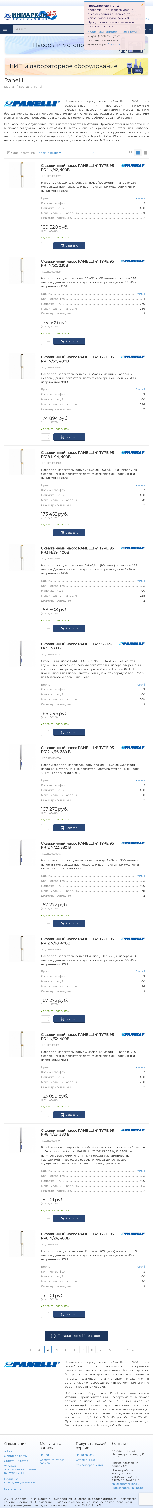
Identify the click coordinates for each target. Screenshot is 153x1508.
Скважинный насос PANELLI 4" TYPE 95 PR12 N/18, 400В (77, 941)
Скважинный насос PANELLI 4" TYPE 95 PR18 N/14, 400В (77, 454)
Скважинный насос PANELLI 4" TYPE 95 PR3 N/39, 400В (77, 550)
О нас (8, 1450)
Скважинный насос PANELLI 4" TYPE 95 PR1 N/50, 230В (77, 263)
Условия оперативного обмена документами (20, 1469)
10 (109, 1349)
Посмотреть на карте (127, 1488)
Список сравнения (89, 1465)
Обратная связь (15, 1456)
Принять (113, 44)
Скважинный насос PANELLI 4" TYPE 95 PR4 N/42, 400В (77, 167)
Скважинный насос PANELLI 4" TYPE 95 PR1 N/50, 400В (77, 359)
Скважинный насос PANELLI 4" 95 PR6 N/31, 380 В (76, 646)
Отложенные (85, 1460)
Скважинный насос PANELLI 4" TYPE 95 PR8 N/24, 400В (77, 1236)
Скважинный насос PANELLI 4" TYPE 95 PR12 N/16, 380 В (77, 750)
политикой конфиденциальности (112, 32)
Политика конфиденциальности (20, 1480)
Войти (44, 1455)
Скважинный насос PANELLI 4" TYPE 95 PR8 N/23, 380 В (77, 1132)
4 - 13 (130, 1349)
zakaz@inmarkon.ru (125, 1484)
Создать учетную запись (52, 1461)
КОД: (45, 176)
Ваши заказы (85, 1455)
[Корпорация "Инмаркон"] (31, 15)
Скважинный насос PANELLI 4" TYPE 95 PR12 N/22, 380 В (77, 845)
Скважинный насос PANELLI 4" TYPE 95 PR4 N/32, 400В (77, 1037)
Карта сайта (13, 1488)
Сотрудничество (16, 1461)
